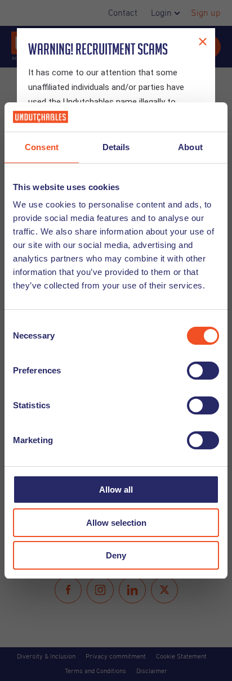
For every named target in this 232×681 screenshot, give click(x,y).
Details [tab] (116, 147)
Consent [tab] (42, 147)
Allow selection (116, 522)
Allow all (116, 489)
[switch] (203, 371)
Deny (116, 555)
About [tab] (190, 147)
